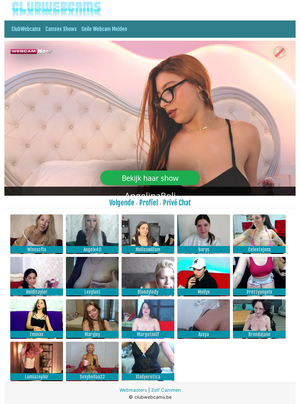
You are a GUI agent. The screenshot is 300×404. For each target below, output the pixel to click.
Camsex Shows (61, 29)
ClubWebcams (26, 29)
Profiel (148, 202)
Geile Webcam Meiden (104, 29)
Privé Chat (177, 202)
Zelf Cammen (166, 390)
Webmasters (133, 390)
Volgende (121, 202)
